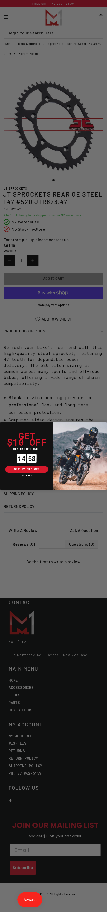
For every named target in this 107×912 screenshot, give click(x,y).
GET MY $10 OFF (26, 469)
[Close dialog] (3, 425)
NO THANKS (27, 475)
